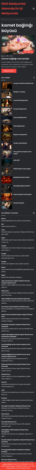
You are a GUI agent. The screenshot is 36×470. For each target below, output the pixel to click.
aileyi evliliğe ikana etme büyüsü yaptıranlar (15, 298)
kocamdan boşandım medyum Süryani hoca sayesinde (15, 325)
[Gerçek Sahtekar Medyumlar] (6, 85)
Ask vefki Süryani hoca (8, 422)
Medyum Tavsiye (19, 92)
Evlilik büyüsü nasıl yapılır (22, 169)
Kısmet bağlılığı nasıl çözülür (15, 58)
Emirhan (4, 398)
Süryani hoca (5, 374)
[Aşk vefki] (6, 162)
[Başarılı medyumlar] (6, 137)
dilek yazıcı (5, 291)
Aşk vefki (16, 160)
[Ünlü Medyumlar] (6, 128)
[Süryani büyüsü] (6, 205)
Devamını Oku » (9, 71)
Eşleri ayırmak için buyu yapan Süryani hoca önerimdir (15, 365)
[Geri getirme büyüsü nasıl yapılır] (6, 154)
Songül (3, 246)
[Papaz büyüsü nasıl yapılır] (6, 197)
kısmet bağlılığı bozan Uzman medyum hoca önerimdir (15, 345)
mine (3, 230)
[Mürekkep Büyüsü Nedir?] (6, 188)
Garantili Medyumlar (20, 100)
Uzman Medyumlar (20, 117)
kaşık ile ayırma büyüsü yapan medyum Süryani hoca (17, 315)
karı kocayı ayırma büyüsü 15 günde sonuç (15, 306)
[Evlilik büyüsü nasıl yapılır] (6, 171)
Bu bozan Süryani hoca (9, 459)
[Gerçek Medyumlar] (6, 111)
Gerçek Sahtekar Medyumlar (23, 83)
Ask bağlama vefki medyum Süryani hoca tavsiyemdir (14, 431)
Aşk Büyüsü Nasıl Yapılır (21, 177)
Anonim (4, 382)
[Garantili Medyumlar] (6, 103)
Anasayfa (6, 19)
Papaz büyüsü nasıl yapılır (22, 194)
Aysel (3, 238)
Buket (3, 267)
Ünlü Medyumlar (19, 126)
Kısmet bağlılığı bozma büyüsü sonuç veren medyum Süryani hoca (15, 355)
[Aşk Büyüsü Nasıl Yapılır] (6, 179)
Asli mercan (5, 414)
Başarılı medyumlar (20, 135)
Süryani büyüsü (18, 203)
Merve (3, 218)
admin (4, 56)
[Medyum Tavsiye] (6, 94)
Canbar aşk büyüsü (20, 143)
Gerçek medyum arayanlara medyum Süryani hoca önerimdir (17, 441)
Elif (2, 224)
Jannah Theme (7, 464)
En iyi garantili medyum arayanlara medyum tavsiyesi (15, 450)
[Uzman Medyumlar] (6, 120)
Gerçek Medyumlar (20, 109)
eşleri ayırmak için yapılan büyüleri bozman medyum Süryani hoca (15, 282)
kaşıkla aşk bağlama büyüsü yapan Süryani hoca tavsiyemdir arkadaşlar (17, 335)
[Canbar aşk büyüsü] (6, 145)
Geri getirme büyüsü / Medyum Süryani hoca (16, 406)
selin (3, 390)
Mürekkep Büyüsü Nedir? (21, 186)
